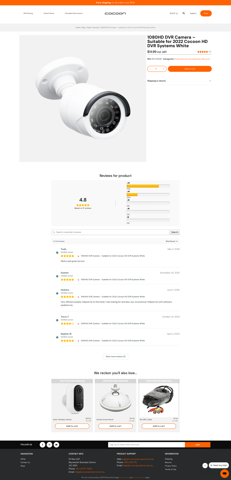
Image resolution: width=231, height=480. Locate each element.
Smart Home (49, 13)
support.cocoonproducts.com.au (138, 459)
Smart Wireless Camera (62, 419)
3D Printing (28, 13)
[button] (179, 81)
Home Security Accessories (187, 59)
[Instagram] (49, 445)
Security (96, 27)
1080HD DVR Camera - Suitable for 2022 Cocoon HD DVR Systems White (113, 256)
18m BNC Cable (146, 419)
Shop (206, 13)
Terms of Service (139, 477)
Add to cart (189, 68)
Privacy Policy (124, 477)
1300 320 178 (130, 462)
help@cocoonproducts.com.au (90, 472)
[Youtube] (56, 445)
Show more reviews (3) (115, 356)
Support (193, 13)
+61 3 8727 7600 (84, 468)
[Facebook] (42, 445)
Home (78, 27)
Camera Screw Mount (104, 419)
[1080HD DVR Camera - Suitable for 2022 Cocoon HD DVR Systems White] (78, 256)
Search (174, 232)
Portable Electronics (74, 13)
